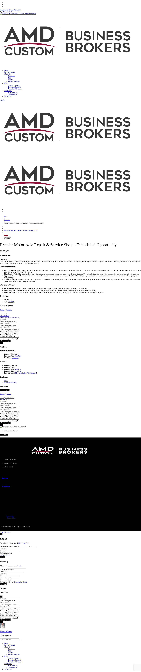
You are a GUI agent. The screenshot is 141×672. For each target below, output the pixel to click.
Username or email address (9, 547)
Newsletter (6, 486)
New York (18, 356)
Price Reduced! (32, 373)
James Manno (6, 310)
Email (2, 572)
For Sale (18, 371)
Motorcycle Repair (10, 382)
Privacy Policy (11, 518)
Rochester (15, 358)
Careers (5, 478)
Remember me (7, 553)
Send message (5, 341)
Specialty (11, 302)
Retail (6, 381)
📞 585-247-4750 (6, 12)
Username (3, 569)
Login (2, 557)
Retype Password (5, 578)
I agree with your (14, 582)
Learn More (4, 435)
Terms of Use (10, 516)
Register (7, 532)
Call (1, 343)
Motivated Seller (20, 373)
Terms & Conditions (20, 582)
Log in (2, 532)
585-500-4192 (4, 316)
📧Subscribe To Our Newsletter (10, 10)
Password (3, 549)
